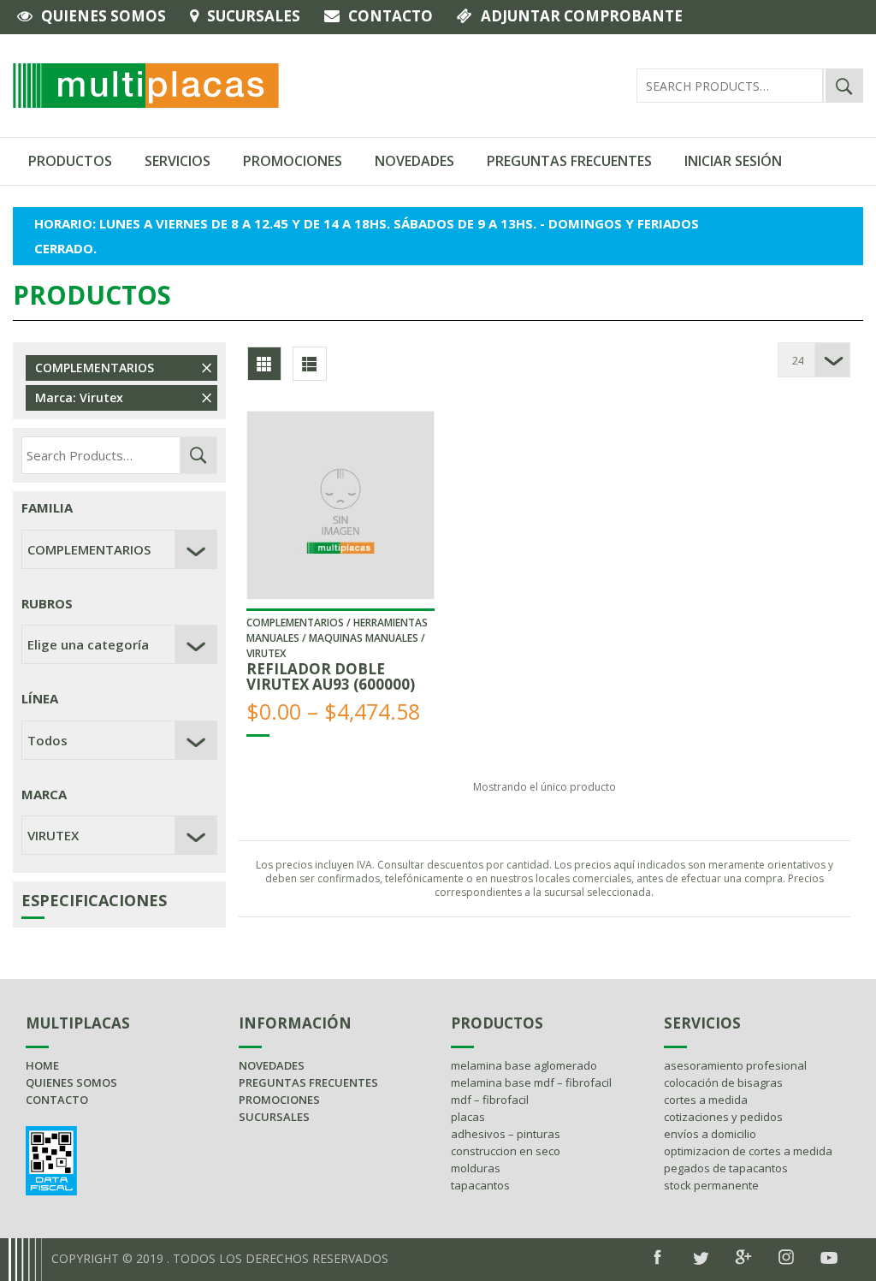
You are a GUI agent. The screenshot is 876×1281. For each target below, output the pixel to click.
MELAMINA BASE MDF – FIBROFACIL (531, 1082)
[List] (310, 364)
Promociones (279, 1099)
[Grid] (264, 364)
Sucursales (253, 16)
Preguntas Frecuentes (308, 1082)
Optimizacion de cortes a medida (748, 1151)
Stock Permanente (711, 1185)
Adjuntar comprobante (582, 16)
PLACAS (468, 1116)
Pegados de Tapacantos (726, 1168)
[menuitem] (71, 161)
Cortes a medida (706, 1099)
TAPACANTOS (480, 1185)
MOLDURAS (475, 1168)
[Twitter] (700, 1258)
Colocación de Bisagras (723, 1082)
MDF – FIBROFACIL (490, 1099)
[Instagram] (786, 1257)
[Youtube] (829, 1258)
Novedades (272, 1065)
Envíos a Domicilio (710, 1134)
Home (42, 1065)
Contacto (390, 16)
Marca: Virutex (79, 397)
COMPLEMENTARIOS (94, 367)
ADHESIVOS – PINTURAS (505, 1134)
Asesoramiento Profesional (735, 1065)
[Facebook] (657, 1257)
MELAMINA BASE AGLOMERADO (524, 1065)
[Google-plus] (743, 1257)
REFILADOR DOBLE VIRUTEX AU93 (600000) (330, 676)
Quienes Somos (103, 16)
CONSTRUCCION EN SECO (505, 1151)
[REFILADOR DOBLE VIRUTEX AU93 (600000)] (340, 505)
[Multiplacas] (146, 84)
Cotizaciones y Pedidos (723, 1116)
